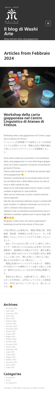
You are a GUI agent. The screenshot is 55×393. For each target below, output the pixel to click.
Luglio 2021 (10, 367)
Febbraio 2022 (11, 360)
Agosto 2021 (10, 365)
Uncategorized (11, 383)
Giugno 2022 (10, 354)
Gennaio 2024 (11, 324)
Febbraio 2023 (11, 339)
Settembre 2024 (12, 313)
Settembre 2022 (12, 349)
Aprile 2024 (10, 316)
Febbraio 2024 (11, 321)
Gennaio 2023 (11, 342)
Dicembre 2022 (11, 344)
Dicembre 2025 (11, 308)
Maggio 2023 (10, 337)
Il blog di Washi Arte (21, 31)
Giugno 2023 (10, 334)
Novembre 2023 (12, 329)
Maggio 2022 (10, 357)
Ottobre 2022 (10, 347)
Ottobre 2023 (10, 331)
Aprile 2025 (10, 311)
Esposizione (10, 378)
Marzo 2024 (10, 319)
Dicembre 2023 (11, 326)
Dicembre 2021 (11, 362)
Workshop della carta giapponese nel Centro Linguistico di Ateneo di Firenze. (24, 119)
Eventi (8, 380)
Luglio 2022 (10, 352)
